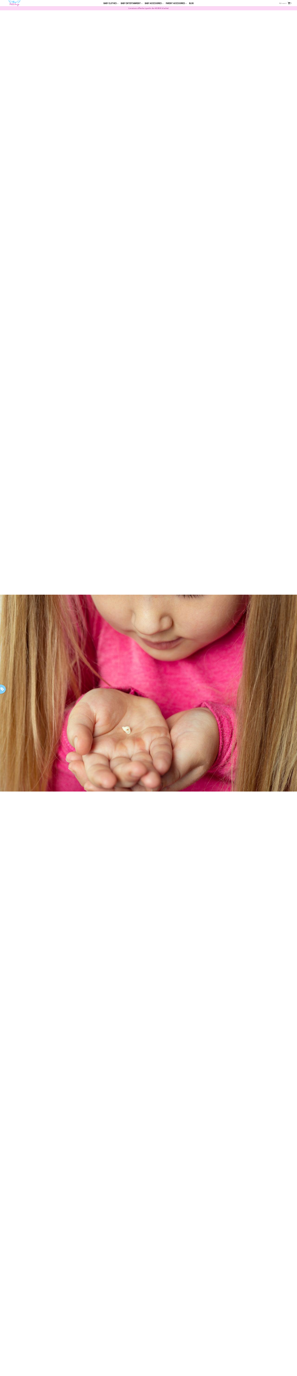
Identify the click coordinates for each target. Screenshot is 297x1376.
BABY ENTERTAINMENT (131, 3)
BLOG (191, 3)
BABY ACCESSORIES (153, 3)
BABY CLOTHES (110, 3)
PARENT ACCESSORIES (176, 3)
